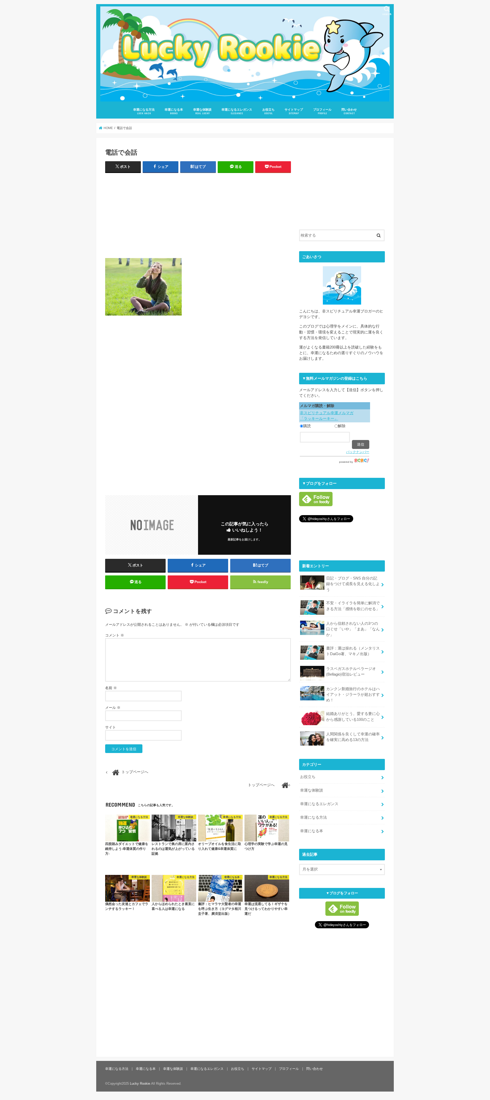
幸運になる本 (174, 111)
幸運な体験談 (202, 111)
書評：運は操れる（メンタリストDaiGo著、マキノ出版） (353, 651)
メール (112, 707)
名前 (111, 688)
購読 (307, 426)
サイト (110, 727)
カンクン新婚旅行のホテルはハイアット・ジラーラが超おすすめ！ (353, 694)
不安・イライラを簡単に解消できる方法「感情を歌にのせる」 (353, 606)
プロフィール (322, 111)
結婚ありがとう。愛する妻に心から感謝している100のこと (353, 716)
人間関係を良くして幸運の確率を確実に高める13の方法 (353, 737)
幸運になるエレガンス (237, 111)
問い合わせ (349, 111)
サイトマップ (294, 111)
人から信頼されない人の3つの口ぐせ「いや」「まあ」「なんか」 (353, 629)
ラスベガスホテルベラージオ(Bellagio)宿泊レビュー (351, 671)
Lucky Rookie (140, 1083)
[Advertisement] (198, 214)
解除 (342, 426)
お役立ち (268, 111)
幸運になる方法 (144, 111)
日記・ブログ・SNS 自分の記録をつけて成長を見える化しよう (353, 584)
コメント (114, 635)
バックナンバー (357, 452)
